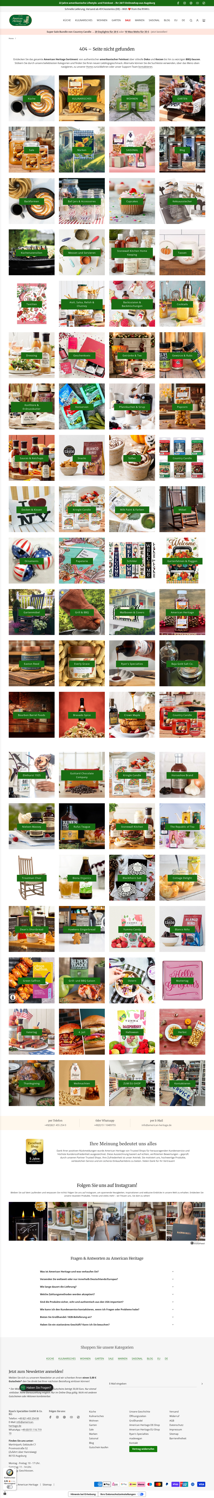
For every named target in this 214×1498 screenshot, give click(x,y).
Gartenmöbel (32, 612)
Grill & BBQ (82, 612)
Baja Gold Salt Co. (182, 663)
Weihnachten (82, 1083)
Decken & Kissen (32, 509)
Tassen (182, 252)
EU (158, 1358)
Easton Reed (31, 663)
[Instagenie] (197, 1244)
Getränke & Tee (132, 355)
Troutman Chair (31, 878)
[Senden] (202, 1384)
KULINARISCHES (82, 98)
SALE (111, 1358)
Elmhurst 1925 (32, 775)
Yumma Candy (132, 929)
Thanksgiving (32, 1083)
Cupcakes (132, 201)
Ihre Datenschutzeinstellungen (118, 1494)
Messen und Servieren (82, 252)
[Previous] (13, 1222)
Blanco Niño (182, 929)
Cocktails (182, 304)
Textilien (31, 304)
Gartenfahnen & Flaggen (182, 561)
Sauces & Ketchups (31, 458)
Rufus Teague (82, 826)
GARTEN (182, 98)
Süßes (132, 458)
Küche (32, 98)
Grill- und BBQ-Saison (82, 980)
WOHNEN (132, 98)
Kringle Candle (82, 509)
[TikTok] (204, 3)
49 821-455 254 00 (29, 1418)
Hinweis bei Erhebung (83, 1494)
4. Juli (82, 1032)
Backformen (31, 201)
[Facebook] (178, 3)
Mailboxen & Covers (132, 612)
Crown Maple (132, 715)
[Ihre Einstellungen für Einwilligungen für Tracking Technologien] (4, 1493)
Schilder (132, 561)
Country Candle (182, 458)
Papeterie (82, 561)
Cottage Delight (182, 878)
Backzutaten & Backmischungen (132, 304)
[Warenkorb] (204, 20)
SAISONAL (132, 150)
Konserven (82, 407)
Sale (31, 150)
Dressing (31, 355)
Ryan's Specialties (132, 663)
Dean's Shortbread (31, 929)
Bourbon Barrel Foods (31, 715)
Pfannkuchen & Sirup (132, 407)
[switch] (10, 1487)
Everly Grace (82, 663)
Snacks (82, 458)
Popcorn (182, 407)
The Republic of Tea (182, 826)
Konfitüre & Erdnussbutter (32, 406)
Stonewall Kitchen (132, 826)
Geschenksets (81, 355)
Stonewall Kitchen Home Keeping (132, 252)
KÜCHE (50, 1358)
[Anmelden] (197, 20)
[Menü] (14, 1469)
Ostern (132, 980)
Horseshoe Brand (182, 775)
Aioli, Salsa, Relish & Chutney (82, 304)
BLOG (150, 1358)
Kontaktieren (182, 1083)
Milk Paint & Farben (132, 509)
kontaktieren (145, 66)
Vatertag (31, 1032)
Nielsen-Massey (31, 826)
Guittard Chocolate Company (82, 775)
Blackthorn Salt (132, 878)
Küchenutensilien (31, 252)
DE (166, 1358)
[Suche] (191, 20)
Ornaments (32, 561)
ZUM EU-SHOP (132, 1083)
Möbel (182, 509)
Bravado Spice (82, 715)
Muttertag (182, 980)
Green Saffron (31, 980)
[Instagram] (184, 3)
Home (89, 66)
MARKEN (122, 1358)
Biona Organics (82, 878)
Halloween (132, 1032)
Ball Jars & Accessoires (82, 201)
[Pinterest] (191, 3)
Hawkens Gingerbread (81, 929)
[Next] (201, 1222)
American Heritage (182, 612)
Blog (182, 150)
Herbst (182, 1032)
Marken (81, 150)
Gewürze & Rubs (182, 355)
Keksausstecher (182, 201)
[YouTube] (197, 3)
